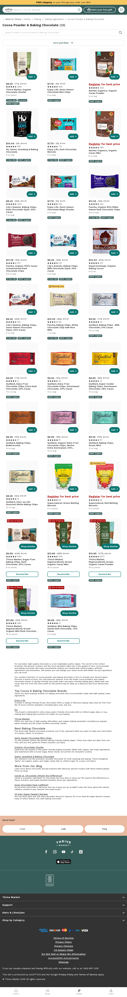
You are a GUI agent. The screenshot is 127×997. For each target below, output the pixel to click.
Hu (16, 709)
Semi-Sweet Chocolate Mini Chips (33, 738)
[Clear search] (79, 9)
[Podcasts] (81, 851)
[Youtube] (63, 851)
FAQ (104, 828)
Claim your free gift (101, 9)
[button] (121, 10)
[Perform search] (8, 10)
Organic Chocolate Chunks (29, 747)
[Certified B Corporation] (50, 880)
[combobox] (42, 10)
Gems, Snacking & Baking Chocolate (34, 756)
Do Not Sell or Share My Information (64, 954)
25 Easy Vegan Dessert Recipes (31, 794)
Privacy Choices (63, 946)
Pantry (27, 19)
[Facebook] (46, 851)
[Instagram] (54, 851)
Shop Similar (28, 546)
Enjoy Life (20, 700)
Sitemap (64, 962)
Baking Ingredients (54, 19)
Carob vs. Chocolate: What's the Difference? (38, 775)
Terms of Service (63, 938)
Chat (22, 828)
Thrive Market (22, 719)
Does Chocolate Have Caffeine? (31, 785)
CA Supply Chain (63, 950)
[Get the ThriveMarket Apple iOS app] (63, 861)
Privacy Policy (63, 942)
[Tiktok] (72, 851)
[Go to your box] (121, 10)
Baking (37, 19)
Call (63, 828)
